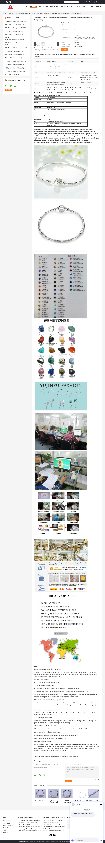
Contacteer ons (81, 6)
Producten (33, 6)
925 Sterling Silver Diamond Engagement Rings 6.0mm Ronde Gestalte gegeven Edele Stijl (30, 821)
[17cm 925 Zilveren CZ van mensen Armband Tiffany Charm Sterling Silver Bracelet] (67, 793)
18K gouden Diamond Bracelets (14, 61)
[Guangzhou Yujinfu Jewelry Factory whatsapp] (12, 85)
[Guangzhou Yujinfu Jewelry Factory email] (7, 85)
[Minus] (101, 804)
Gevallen (98, 6)
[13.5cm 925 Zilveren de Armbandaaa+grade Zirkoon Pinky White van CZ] (40, 793)
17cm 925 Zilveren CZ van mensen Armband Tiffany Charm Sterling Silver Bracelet (67, 801)
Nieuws (91, 6)
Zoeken (81, 2)
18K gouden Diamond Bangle (13, 68)
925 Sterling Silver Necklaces (13, 54)
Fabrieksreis (54, 6)
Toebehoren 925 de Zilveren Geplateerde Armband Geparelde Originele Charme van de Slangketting (46, 49)
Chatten (64, 49)
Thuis (4, 13)
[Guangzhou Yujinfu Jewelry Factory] (10, 7)
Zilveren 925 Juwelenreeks (13, 58)
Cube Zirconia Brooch (11, 74)
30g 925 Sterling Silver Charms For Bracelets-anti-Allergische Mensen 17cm (53, 801)
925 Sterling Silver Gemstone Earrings (16, 43)
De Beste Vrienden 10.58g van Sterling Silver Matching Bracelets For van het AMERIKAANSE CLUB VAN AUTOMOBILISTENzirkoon (82, 801)
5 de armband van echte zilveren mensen (51, 756)
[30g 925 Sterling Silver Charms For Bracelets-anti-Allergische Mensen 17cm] (53, 793)
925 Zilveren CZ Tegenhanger (13, 24)
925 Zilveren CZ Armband (21, 13)
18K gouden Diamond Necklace (14, 21)
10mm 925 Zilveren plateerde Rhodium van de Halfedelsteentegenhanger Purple (54, 825)
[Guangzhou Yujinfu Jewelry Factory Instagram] (10, 2)
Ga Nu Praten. (89, 1)
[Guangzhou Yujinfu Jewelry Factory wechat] (16, 85)
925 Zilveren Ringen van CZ (13, 31)
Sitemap (5, 832)
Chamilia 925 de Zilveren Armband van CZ (70, 756)
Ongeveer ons (43, 6)
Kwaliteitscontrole (67, 6)
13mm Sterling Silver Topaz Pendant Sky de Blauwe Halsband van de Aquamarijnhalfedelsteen (54, 821)
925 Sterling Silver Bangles (13, 51)
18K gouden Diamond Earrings (13, 71)
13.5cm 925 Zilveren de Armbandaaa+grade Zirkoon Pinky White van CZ (40, 801)
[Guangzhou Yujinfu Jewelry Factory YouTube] (7, 2)
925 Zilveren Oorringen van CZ (14, 28)
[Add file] (72, 840)
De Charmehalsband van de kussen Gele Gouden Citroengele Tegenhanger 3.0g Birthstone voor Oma (54, 830)
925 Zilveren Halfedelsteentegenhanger (13, 38)
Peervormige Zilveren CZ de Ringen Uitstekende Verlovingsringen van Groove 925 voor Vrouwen (30, 830)
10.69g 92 (39, 756)
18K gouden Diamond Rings (13, 64)
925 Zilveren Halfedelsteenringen (15, 48)
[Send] (101, 840)
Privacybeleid (22, 841)
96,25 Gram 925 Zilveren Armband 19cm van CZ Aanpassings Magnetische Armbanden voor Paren (93, 801)
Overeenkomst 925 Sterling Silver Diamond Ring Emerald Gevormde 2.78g (29, 825)
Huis (26, 6)
